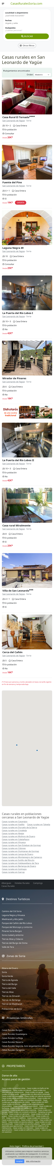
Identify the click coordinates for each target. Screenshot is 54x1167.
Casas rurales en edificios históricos (27, 1130)
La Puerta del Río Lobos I (17, 313)
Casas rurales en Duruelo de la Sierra (19, 827)
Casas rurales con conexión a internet (23, 1112)
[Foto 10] (29, 177)
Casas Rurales (8, 886)
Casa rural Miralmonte (16, 525)
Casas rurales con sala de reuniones (38, 1096)
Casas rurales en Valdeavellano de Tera (20, 863)
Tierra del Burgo (9, 984)
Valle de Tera (8, 947)
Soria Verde (7, 976)
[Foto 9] (28, 177)
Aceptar (19, 1161)
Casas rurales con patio (29, 1120)
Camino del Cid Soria (11, 911)
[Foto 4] (22, 177)
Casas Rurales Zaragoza (13, 1050)
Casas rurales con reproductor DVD (21, 1116)
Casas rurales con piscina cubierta (20, 1122)
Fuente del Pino (12, 182)
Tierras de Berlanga (11, 1000)
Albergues (6, 883)
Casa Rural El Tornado (15, 117)
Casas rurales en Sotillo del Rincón (18, 860)
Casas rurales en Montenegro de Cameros (22, 857)
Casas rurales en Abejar (13, 833)
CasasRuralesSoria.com (26, 3)
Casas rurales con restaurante (38, 1118)
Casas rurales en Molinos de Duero (18, 836)
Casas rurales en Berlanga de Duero (19, 866)
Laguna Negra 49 (12, 248)
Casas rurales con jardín (10, 1120)
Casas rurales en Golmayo (14, 869)
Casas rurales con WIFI (39, 1102)
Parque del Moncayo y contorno (17, 927)
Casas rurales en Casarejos (14, 821)
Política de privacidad (32, 1146)
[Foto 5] (23, 177)
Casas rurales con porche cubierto (27, 1124)
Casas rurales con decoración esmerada (35, 1094)
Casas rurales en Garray (13, 872)
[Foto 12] (31, 177)
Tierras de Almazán (11, 996)
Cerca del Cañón (12, 652)
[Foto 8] (28, 373)
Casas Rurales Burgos (12, 1030)
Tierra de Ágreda (10, 980)
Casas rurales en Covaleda (14, 830)
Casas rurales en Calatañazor (16, 839)
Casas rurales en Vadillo (13, 824)
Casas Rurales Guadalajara (14, 1034)
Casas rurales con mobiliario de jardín (28, 1100)
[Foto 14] (34, 585)
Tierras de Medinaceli (12, 1004)
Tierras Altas (8, 992)
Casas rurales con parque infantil (25, 1106)
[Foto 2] (20, 177)
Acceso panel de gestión (16, 1079)
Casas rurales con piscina (11, 1104)
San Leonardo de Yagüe (13, 120)
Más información (33, 1161)
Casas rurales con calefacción (21, 1108)
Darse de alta (9, 1075)
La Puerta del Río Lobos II (18, 460)
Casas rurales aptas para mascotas (23, 1110)
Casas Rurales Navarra (12, 1042)
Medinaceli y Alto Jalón (12, 919)
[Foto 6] (24, 177)
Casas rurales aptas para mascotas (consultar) (19, 1098)
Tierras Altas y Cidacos (12, 939)
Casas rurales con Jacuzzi (22, 1090)
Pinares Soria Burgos (12, 931)
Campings (38, 883)
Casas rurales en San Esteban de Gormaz (21, 845)
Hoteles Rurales (22, 883)
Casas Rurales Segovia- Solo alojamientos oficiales (25, 1046)
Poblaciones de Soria (12, 1009)
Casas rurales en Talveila (38, 824)
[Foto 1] (20, 373)
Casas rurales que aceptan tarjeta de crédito (24, 1101)
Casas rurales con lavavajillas (12, 1096)
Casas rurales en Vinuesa (14, 842)
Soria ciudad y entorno (12, 935)
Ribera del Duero (10, 968)
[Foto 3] (21, 177)
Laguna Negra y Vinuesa (13, 915)
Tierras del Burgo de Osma (14, 943)
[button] (17, 745)
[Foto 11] (30, 177)
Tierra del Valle (9, 988)
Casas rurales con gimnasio (19, 1114)
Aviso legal (15, 1146)
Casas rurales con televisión (23, 1128)
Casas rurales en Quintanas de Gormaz (20, 851)
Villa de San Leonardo (15, 590)
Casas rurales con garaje (34, 1092)
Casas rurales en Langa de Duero (17, 854)
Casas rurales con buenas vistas (13, 1088)
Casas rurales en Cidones (14, 848)
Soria (4, 972)
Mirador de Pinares (14, 378)
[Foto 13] (32, 177)
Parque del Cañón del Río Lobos (17, 923)
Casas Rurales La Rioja (12, 1038)
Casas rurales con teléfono (16, 1118)
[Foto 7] (26, 585)
